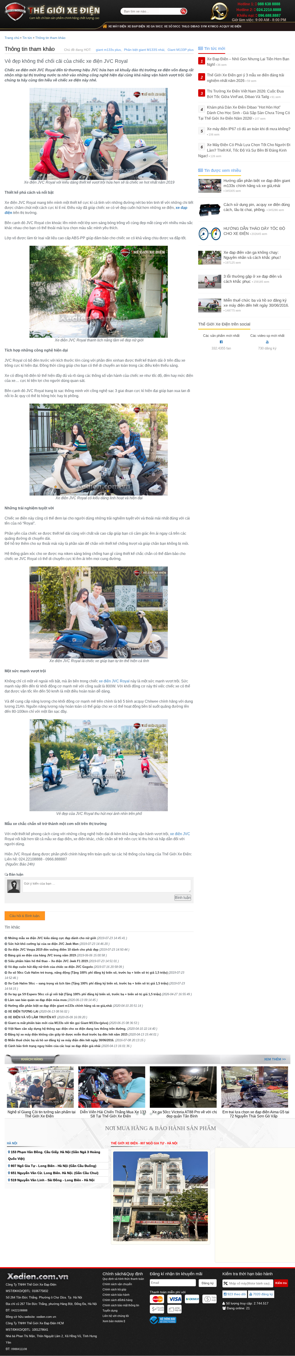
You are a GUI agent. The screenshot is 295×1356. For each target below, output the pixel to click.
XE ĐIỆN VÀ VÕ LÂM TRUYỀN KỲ (32, 1017)
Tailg (185, 26)
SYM (204, 26)
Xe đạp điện (136, 26)
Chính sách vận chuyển (117, 1284)
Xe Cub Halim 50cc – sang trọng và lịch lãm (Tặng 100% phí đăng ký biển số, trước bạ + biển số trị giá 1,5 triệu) (88, 983)
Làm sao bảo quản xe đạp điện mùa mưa (37, 1000)
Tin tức (27, 38)
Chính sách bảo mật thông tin (121, 1305)
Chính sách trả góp (114, 1289)
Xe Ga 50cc (154, 26)
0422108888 (19, 1310)
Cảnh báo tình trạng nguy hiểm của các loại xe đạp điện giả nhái (54, 1046)
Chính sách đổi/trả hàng (118, 1300)
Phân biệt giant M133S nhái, (144, 50)
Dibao (195, 26)
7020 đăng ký (262, 1294)
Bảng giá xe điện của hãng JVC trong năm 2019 (42, 955)
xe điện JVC (180, 834)
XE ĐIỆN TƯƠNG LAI (23, 1011)
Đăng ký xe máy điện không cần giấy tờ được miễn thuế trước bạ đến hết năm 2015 (67, 1034)
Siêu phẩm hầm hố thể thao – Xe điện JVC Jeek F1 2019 (48, 961)
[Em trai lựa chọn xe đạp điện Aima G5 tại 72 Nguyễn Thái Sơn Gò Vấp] (183, 1087)
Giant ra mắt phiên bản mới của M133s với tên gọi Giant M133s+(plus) (58, 1023)
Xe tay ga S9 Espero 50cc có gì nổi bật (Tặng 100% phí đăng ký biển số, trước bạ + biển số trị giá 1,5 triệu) (84, 994)
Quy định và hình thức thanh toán (123, 1279)
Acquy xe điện (230, 26)
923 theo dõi (236, 1294)
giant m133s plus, (109, 50)
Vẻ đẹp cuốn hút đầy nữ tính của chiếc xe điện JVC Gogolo (50, 967)
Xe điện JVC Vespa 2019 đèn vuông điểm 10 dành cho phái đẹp (53, 949)
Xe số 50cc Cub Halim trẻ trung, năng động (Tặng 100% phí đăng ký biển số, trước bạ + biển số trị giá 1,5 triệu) (88, 972)
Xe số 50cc (172, 26)
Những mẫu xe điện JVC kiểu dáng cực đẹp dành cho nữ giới (52, 938)
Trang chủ (12, 38)
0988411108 (19, 1349)
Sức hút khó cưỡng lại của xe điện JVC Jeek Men (43, 944)
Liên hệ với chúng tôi (116, 1316)
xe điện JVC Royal (114, 681)
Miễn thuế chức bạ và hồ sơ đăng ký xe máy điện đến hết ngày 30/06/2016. (61, 1040)
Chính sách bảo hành (116, 1294)
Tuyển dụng (110, 1310)
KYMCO (213, 26)
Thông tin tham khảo (50, 38)
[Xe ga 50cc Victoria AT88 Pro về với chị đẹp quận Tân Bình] (112, 1087)
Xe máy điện (117, 26)
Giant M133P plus (181, 50)
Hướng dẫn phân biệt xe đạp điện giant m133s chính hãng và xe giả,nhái (60, 1005)
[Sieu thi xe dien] (52, 10)
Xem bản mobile (113, 1321)
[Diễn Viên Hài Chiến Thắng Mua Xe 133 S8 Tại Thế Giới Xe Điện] (40, 1087)
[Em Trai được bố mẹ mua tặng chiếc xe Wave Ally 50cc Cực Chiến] (254, 1087)
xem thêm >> (275, 1059)
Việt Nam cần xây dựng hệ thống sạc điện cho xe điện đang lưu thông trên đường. (67, 1028)
